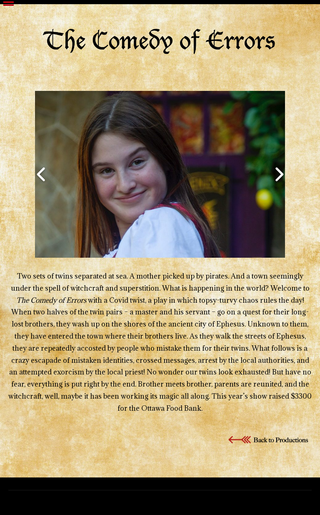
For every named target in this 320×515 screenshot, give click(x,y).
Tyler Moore (174, 501)
